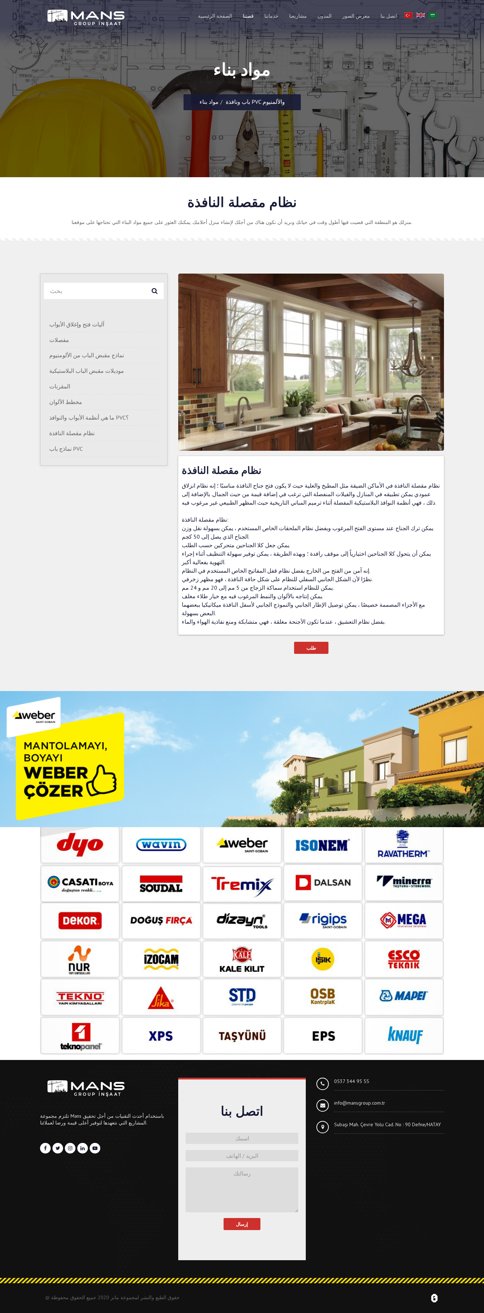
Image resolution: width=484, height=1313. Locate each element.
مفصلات (59, 339)
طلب (311, 648)
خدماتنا (271, 16)
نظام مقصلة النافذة (72, 433)
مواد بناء (209, 101)
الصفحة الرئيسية (215, 16)
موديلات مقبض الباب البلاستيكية (86, 370)
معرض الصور (356, 16)
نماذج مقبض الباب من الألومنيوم (86, 355)
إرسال (242, 1224)
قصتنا (248, 16)
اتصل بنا (389, 16)
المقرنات (59, 386)
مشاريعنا (298, 16)
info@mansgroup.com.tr (359, 1103)
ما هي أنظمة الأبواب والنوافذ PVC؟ (89, 417)
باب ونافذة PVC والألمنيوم (255, 101)
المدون (324, 16)
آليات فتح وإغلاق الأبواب (76, 324)
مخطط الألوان (65, 401)
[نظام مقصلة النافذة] (311, 362)
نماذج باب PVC (66, 448)
